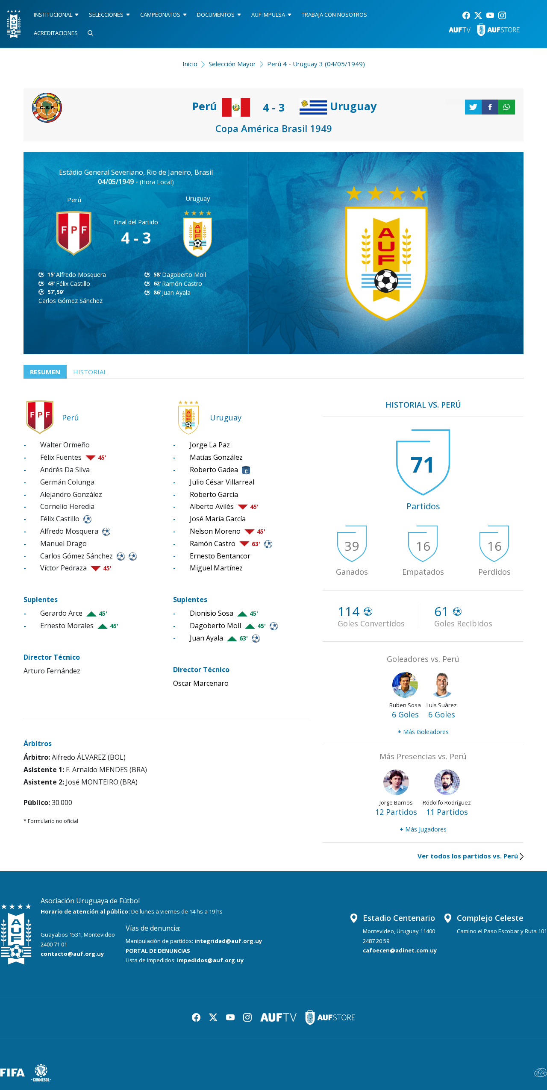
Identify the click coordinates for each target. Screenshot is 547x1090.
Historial (90, 371)
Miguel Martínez (216, 568)
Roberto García (214, 494)
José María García (218, 518)
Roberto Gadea (214, 469)
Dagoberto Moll (184, 274)
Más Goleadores (423, 732)
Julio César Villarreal (222, 482)
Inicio (189, 63)
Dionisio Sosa (211, 613)
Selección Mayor (232, 63)
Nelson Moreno (215, 531)
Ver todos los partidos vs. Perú (468, 856)
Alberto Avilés (212, 506)
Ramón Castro (182, 283)
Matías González (216, 457)
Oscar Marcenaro (201, 683)
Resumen (45, 371)
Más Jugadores (423, 829)
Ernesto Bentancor (220, 556)
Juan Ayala (176, 292)
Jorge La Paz (210, 445)
